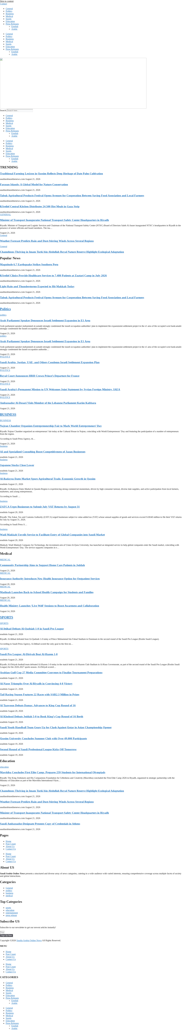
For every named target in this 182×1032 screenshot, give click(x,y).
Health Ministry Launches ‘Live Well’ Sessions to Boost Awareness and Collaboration (49, 605)
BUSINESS (8, 414)
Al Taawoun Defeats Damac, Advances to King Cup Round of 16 (38, 705)
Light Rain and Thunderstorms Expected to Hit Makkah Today (37, 286)
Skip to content (7, 1)
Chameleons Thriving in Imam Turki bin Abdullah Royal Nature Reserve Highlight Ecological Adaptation (62, 251)
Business (10, 13)
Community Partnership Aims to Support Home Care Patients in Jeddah (42, 565)
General (9, 8)
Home (8, 841)
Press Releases (12, 24)
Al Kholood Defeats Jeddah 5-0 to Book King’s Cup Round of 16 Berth (41, 716)
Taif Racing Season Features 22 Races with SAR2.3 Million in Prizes (39, 694)
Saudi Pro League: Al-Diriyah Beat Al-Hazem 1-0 (29, 654)
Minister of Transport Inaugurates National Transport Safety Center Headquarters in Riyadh (54, 220)
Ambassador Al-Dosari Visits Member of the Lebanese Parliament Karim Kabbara (48, 402)
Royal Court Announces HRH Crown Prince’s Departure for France (39, 375)
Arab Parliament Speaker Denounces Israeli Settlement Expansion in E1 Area (45, 320)
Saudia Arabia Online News (29, 940)
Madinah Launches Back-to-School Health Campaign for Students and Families (46, 592)
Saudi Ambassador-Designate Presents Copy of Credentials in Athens (40, 823)
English (14, 26)
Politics (9, 11)
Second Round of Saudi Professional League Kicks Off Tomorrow (38, 749)
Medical (9, 16)
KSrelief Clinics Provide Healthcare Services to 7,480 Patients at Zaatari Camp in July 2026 (53, 275)
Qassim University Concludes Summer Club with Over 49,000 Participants (43, 738)
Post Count (11, 844)
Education (10, 21)
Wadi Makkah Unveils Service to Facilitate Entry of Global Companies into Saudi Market (52, 534)
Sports (8, 19)
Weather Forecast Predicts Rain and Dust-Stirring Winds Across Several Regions (47, 240)
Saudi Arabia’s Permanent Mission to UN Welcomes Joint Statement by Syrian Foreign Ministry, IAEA (60, 389)
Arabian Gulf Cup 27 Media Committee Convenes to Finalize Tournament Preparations (51, 672)
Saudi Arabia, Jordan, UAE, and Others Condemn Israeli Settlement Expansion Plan (50, 362)
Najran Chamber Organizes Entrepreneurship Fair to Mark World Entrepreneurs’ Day (51, 425)
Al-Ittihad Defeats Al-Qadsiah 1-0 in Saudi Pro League (32, 628)
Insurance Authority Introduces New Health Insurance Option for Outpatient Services (50, 578)
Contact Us (11, 849)
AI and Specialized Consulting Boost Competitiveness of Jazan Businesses (42, 451)
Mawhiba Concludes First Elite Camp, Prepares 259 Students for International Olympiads (52, 772)
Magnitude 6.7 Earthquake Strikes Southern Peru (29, 264)
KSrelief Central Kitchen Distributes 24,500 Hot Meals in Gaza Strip (39, 206)
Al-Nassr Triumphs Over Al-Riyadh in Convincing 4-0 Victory (36, 683)
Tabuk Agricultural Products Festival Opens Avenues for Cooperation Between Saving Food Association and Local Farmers (72, 195)
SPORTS (6, 617)
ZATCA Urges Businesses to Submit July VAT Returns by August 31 (40, 506)
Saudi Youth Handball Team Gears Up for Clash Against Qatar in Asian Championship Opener (56, 727)
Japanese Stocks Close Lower (17, 465)
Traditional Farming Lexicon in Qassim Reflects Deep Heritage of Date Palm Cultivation (51, 173)
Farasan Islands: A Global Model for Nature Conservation (34, 184)
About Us (10, 846)
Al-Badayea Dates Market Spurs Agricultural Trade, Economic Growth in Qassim (47, 478)
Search (3, 110)
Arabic (14, 29)
